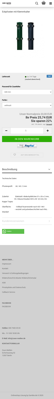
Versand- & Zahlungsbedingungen (15, 273)
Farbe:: (5, 100)
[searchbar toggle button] (36, 3)
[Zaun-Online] (5, 3)
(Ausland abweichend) (32, 79)
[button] (13, 231)
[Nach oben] (46, 395)
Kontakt (5, 268)
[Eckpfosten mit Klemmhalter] (27, 36)
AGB (4, 283)
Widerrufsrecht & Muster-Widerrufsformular (19, 278)
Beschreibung (9, 169)
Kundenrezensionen (13, 221)
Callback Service (8, 292)
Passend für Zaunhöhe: (11, 87)
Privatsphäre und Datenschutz (14, 287)
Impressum (6, 264)
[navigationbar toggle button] (50, 3)
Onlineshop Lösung (18, 395)
